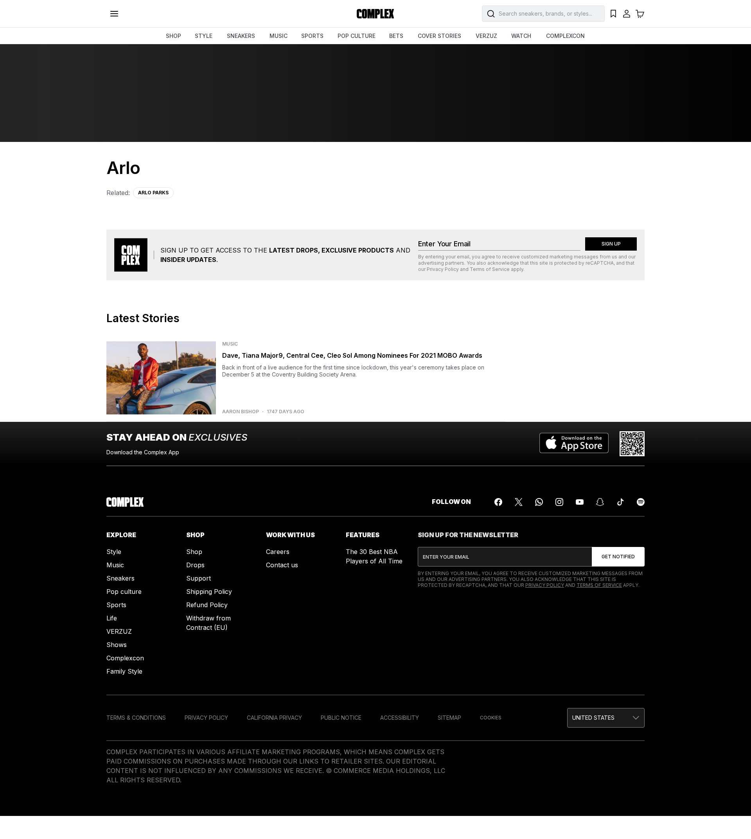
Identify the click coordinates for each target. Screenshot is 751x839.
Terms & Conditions (136, 717)
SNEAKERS (241, 35)
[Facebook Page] (498, 502)
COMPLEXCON (565, 35)
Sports (116, 605)
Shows (116, 645)
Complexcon (125, 658)
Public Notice (341, 717)
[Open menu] (114, 14)
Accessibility (399, 717)
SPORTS (312, 35)
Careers (277, 552)
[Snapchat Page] (600, 502)
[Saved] (613, 13)
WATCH (521, 35)
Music (115, 565)
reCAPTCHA (600, 263)
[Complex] (375, 13)
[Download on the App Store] (574, 444)
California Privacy (274, 717)
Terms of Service (490, 269)
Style (113, 552)
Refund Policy (207, 605)
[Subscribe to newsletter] (618, 557)
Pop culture (124, 591)
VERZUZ (486, 35)
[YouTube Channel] (580, 502)
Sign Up (611, 244)
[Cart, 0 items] (640, 13)
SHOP (173, 35)
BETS (396, 35)
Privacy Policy (443, 269)
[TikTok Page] (620, 502)
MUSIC (278, 35)
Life (111, 618)
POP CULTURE (357, 35)
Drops (195, 565)
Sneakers (120, 578)
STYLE (203, 35)
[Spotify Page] (641, 502)
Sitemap (449, 717)
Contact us (282, 565)
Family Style (124, 671)
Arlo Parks (153, 192)
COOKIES (490, 718)
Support (198, 578)
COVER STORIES (439, 35)
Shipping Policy (209, 591)
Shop (194, 552)
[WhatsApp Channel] (539, 502)
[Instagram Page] (559, 502)
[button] (606, 718)
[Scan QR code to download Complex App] (632, 443)
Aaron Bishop (240, 411)
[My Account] (626, 13)
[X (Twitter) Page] (519, 502)
